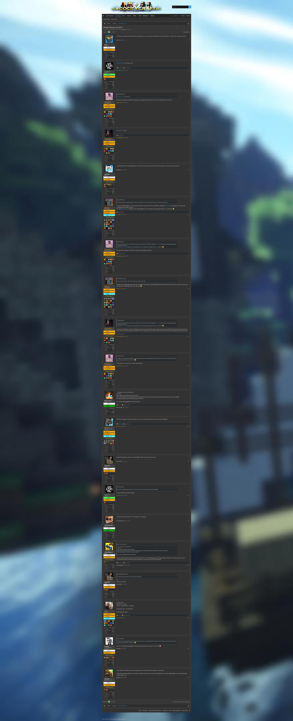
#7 (188, 256)
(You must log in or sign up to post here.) (181, 701)
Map (140, 15)
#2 (188, 70)
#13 (188, 461)
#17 (188, 584)
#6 (188, 214)
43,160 (113, 630)
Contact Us (145, 710)
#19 (188, 648)
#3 (188, 102)
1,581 (113, 661)
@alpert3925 (124, 209)
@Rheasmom (120, 130)
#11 (188, 407)
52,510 (113, 662)
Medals (152, 15)
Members (145, 15)
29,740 (113, 411)
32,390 (113, 535)
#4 (188, 137)
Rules (128, 15)
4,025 (113, 477)
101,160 (112, 233)
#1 (188, 40)
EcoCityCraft (109, 15)
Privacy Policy (184, 710)
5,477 (113, 446)
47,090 (113, 84)
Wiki (123, 15)
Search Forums (106, 19)
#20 (188, 677)
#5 (188, 169)
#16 (188, 565)
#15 (188, 520)
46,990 (113, 157)
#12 (188, 426)
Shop (134, 15)
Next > (114, 32)
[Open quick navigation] (188, 23)
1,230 (113, 190)
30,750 (113, 55)
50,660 (113, 191)
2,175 (113, 119)
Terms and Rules (176, 710)
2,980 (113, 82)
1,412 (113, 628)
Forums (118, 16)
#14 (188, 495)
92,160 (113, 447)
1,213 (113, 565)
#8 (188, 288)
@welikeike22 (120, 63)
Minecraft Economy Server (155, 710)
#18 (188, 617)
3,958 (113, 693)
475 (113, 53)
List (129, 67)
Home (139, 710)
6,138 (113, 231)
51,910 (113, 121)
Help (170, 710)
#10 (188, 365)
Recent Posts (114, 19)
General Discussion (113, 29)
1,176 (113, 156)
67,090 (113, 694)
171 (113, 409)
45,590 (113, 567)
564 (113, 534)
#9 (188, 336)
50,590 (113, 478)
